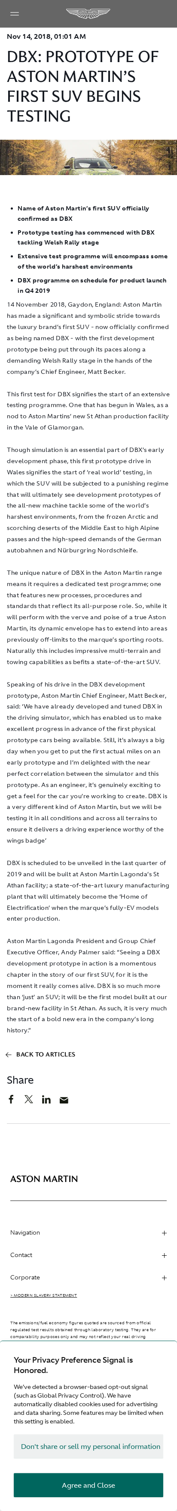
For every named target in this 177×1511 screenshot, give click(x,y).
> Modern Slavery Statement (43, 1295)
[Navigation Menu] (14, 13)
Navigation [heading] (25, 1232)
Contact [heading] (21, 1255)
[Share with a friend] (68, 1102)
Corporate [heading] (25, 1277)
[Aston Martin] (88, 14)
